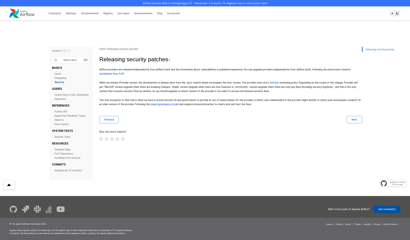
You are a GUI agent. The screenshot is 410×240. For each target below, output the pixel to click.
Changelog (60, 78)
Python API (60, 111)
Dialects (59, 119)
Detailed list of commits (68, 170)
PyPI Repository (63, 153)
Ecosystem (173, 13)
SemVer (274, 82)
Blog (159, 13)
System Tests (62, 136)
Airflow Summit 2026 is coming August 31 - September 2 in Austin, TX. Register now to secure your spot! (205, 3)
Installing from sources (67, 157)
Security (59, 82)
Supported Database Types (70, 115)
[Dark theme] (397, 13)
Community (55, 13)
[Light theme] (392, 13)
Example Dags (62, 149)
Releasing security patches (123, 48)
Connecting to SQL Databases (71, 94)
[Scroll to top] (9, 185)
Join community (387, 209)
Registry (108, 13)
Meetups (71, 13)
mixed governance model (165, 104)
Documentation (89, 13)
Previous (109, 119)
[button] (60, 50)
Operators (60, 98)
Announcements (143, 13)
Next (354, 119)
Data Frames (61, 124)
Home (57, 73)
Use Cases (123, 13)
